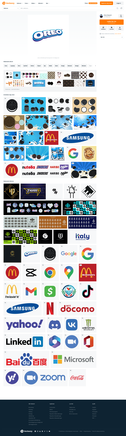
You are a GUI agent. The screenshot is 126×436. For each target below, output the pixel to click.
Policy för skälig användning (98, 431)
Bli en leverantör (73, 413)
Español (94, 409)
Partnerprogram (54, 411)
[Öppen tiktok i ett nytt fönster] (44, 431)
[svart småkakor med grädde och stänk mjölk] (37, 122)
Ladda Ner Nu (111, 22)
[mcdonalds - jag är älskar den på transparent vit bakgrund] (12, 291)
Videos (33, 3)
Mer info (102, 37)
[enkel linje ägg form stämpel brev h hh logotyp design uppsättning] (53, 222)
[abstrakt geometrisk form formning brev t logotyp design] (88, 191)
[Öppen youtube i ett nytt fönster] (49, 431)
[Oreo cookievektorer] (14, 122)
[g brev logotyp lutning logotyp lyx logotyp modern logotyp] (12, 254)
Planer (86, 3)
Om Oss (71, 411)
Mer (47, 3)
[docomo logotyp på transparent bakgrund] (77, 308)
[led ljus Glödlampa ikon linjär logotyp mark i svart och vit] (72, 191)
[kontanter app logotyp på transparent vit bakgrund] (50, 291)
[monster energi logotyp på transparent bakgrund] (88, 325)
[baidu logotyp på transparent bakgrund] (26, 359)
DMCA (51, 409)
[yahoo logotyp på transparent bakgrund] (25, 325)
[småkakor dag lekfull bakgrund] (61, 122)
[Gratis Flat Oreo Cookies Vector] (14, 153)
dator (56, 65)
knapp (62, 65)
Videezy (30, 411)
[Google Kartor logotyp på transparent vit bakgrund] (69, 272)
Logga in (118, 3)
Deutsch (94, 413)
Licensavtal (52, 407)
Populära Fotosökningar (55, 416)
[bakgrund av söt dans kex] (37, 153)
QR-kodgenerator (33, 424)
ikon (19, 65)
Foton (26, 3)
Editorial (40, 3)
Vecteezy (31, 409)
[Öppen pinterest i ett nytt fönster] (42, 431)
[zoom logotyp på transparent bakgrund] (72, 342)
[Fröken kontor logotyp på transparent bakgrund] (88, 342)
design (77, 65)
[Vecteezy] (8, 3)
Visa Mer (90, 83)
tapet (90, 65)
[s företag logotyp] (45, 237)
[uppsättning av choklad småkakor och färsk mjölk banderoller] (10, 138)
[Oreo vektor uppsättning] (84, 105)
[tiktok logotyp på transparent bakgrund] (87, 291)
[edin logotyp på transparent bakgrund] (25, 342)
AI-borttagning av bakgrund (36, 422)
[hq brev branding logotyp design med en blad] (11, 191)
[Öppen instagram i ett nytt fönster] (37, 431)
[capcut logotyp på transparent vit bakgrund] (31, 272)
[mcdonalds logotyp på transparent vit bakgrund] (51, 138)
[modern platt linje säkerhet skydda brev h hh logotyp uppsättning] (20, 237)
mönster (84, 65)
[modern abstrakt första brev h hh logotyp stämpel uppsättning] (79, 208)
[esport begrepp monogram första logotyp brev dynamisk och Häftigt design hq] (55, 191)
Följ (121, 16)
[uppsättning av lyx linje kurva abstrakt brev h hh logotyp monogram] (82, 222)
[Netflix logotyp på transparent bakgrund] (50, 308)
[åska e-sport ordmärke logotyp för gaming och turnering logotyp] (33, 191)
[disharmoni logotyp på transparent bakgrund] (55, 325)
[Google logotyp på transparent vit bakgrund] (73, 153)
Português (94, 411)
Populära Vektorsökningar (56, 413)
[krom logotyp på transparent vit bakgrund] (50, 272)
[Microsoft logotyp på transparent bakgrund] (73, 359)
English (94, 407)
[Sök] (117, 8)
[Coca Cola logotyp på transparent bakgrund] (77, 377)
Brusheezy (31, 407)
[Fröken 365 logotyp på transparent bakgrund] (55, 342)
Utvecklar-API (32, 418)
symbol (25, 65)
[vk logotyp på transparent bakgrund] (72, 325)
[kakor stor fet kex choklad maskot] (89, 153)
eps (45, 65)
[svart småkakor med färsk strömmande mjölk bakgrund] (83, 170)
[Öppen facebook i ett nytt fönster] (35, 431)
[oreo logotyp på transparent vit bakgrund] (12, 105)
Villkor (81, 431)
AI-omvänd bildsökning (34, 420)
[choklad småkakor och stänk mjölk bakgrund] (31, 138)
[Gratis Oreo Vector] (59, 105)
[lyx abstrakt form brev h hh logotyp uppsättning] (21, 222)
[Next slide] (94, 66)
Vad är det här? (118, 33)
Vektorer (19, 3)
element (70, 65)
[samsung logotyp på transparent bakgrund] (78, 138)
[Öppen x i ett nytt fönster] (47, 431)
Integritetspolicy (87, 431)
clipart (39, 65)
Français (94, 416)
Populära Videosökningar (56, 418)
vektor (32, 65)
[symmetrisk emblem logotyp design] (60, 237)
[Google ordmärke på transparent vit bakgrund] (69, 254)
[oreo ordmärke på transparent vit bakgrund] (31, 254)
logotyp (12, 65)
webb (50, 65)
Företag (30, 413)
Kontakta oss (72, 409)
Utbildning (31, 416)
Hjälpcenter (72, 407)
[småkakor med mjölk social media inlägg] (57, 153)
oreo (6, 65)
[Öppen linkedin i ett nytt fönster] (40, 431)
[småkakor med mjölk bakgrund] (85, 122)
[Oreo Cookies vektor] (34, 105)
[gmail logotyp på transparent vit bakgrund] (31, 291)
